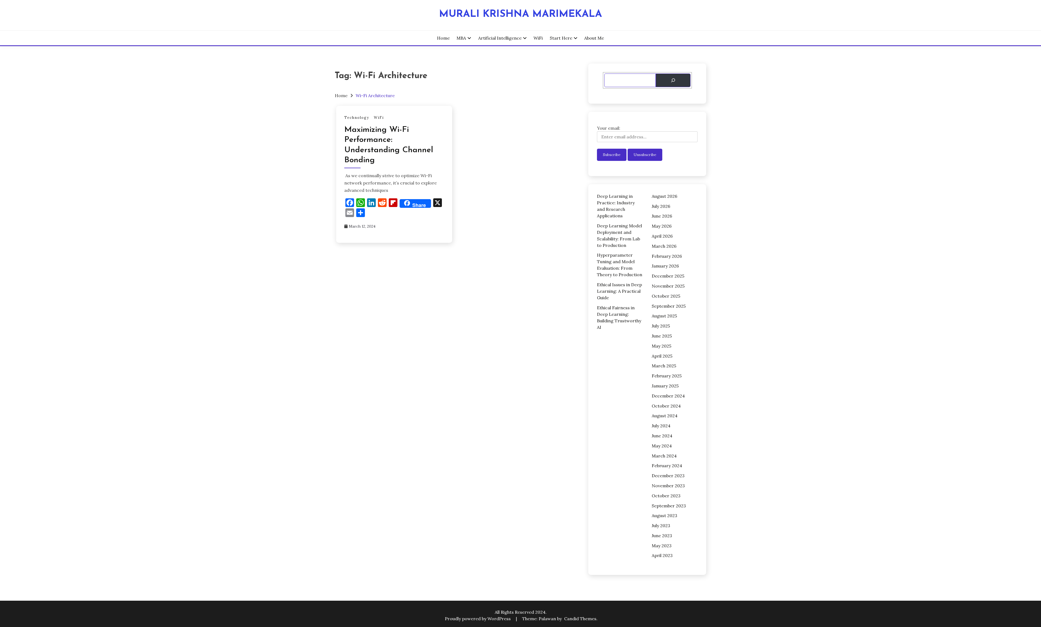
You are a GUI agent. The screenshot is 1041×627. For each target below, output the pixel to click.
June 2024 (662, 435)
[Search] (673, 80)
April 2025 (662, 356)
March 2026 (664, 246)
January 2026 (665, 266)
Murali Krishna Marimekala (520, 14)
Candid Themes (580, 618)
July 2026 (661, 206)
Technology (356, 117)
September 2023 (669, 505)
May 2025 (661, 346)
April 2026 (662, 236)
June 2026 (662, 216)
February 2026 (667, 256)
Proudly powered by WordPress (478, 618)
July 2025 (661, 326)
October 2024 (666, 406)
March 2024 (664, 456)
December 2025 (668, 276)
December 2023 (668, 475)
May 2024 (662, 445)
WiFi (538, 38)
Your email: (608, 128)
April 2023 (662, 555)
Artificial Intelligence (500, 38)
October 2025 (666, 296)
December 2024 (668, 396)
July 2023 (661, 525)
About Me (594, 38)
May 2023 (661, 545)
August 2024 (664, 415)
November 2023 (668, 485)
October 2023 (666, 495)
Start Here (561, 38)
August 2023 (664, 515)
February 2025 (667, 375)
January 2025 (665, 386)
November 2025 (668, 286)
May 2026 (661, 226)
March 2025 (664, 365)
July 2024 (661, 425)
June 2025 (662, 336)
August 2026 (664, 196)
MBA (461, 38)
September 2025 (669, 306)
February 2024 (667, 465)
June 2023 (662, 535)
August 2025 (664, 316)
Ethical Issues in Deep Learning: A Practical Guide (619, 291)
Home (443, 38)
